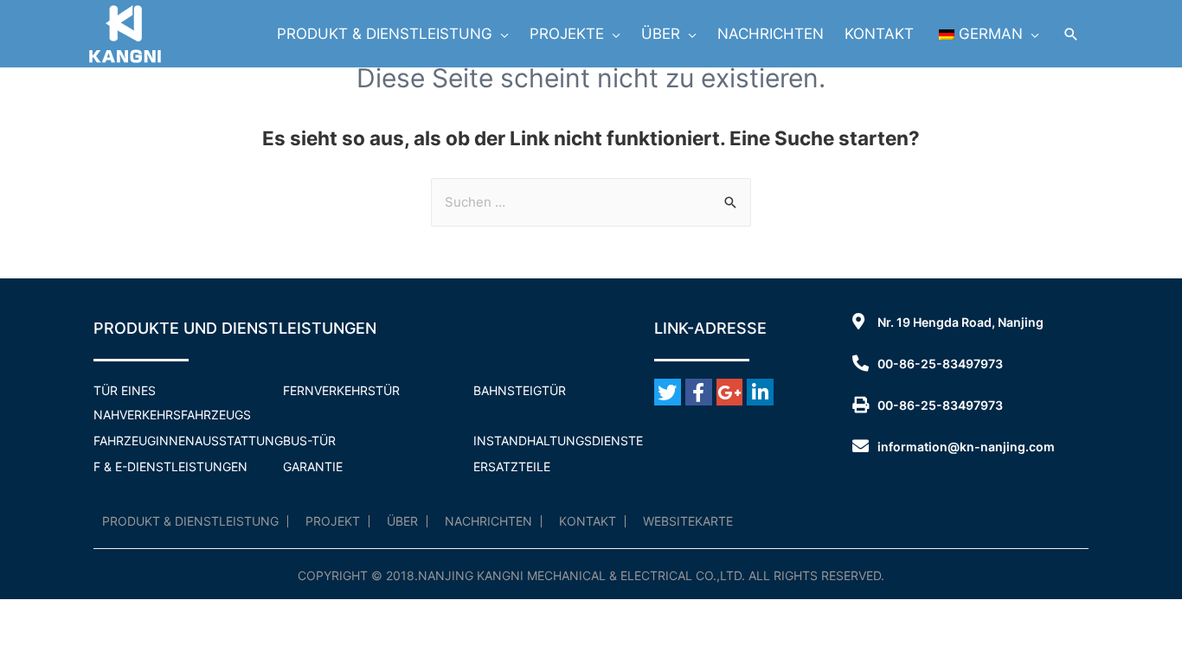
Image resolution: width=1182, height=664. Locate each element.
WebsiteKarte (688, 521)
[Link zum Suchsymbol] (1071, 34)
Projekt (332, 521)
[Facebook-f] (698, 392)
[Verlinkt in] (760, 392)
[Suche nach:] (591, 202)
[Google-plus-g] (729, 392)
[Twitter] (667, 392)
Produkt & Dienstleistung (190, 521)
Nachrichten (488, 521)
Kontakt (587, 521)
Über (402, 521)
